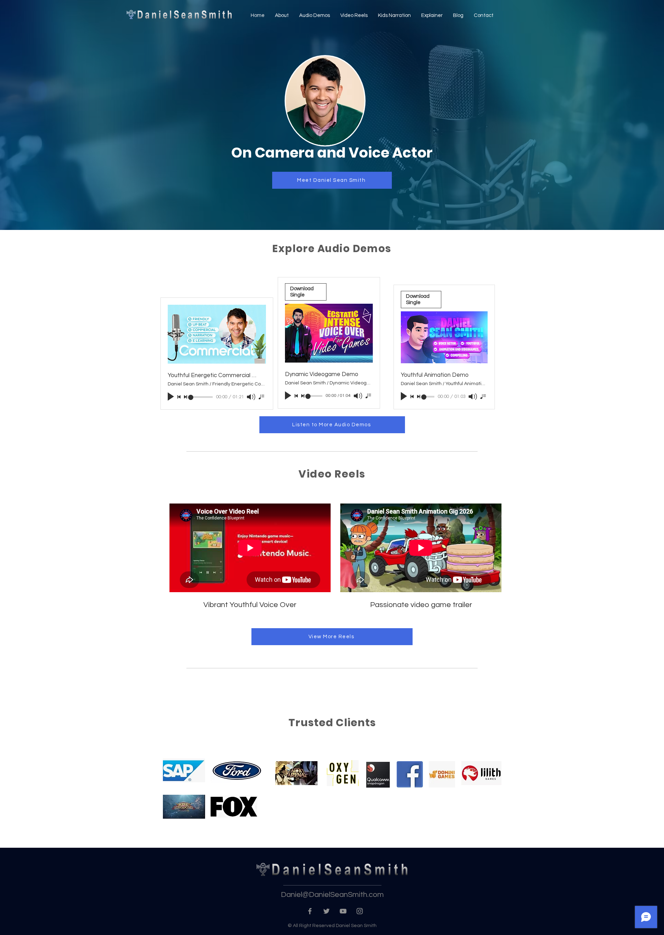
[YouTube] (343, 911)
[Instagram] (360, 911)
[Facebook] (310, 911)
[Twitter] (326, 911)
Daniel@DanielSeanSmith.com (332, 895)
